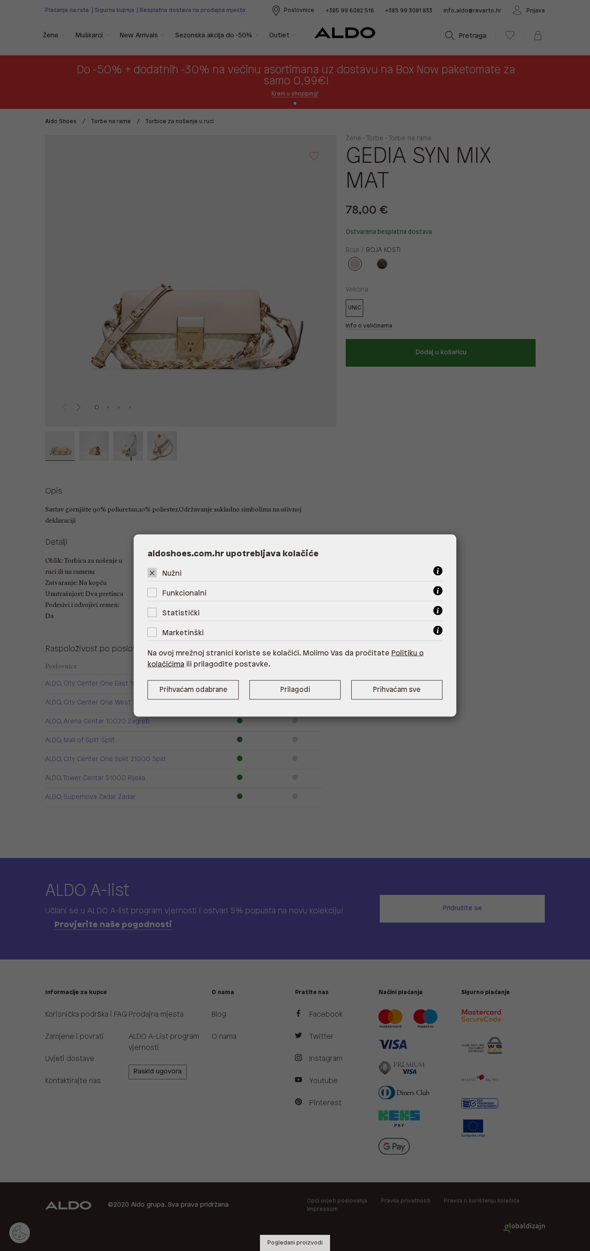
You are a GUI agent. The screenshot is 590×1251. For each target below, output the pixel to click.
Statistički (181, 613)
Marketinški (183, 633)
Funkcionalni (184, 593)
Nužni (172, 574)
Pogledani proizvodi (295, 1243)
